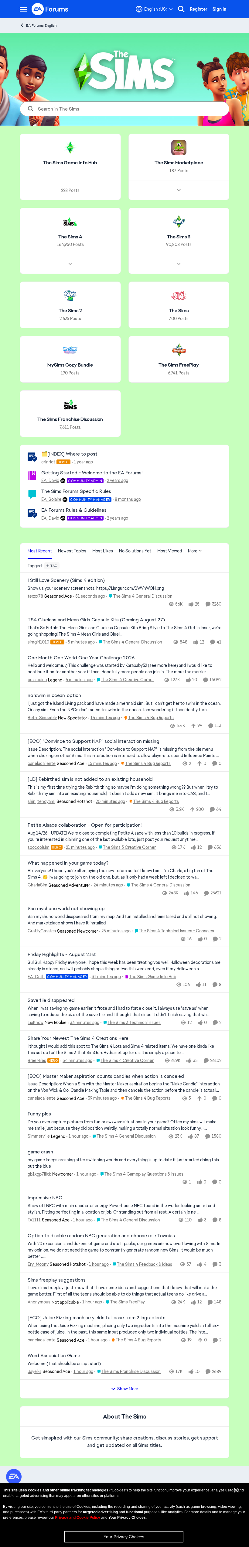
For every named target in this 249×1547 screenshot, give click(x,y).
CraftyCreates (42, 931)
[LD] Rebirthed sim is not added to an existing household (90, 779)
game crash (40, 1152)
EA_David (50, 480)
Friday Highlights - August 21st (62, 954)
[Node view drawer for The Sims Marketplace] (178, 190)
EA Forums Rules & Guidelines (74, 510)
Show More (127, 1389)
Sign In (219, 9)
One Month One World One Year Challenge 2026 (81, 658)
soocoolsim (38, 847)
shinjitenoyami (41, 801)
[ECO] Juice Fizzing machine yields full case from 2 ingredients (96, 1318)
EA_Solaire (51, 499)
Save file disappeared (51, 1000)
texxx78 (35, 596)
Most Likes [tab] (102, 551)
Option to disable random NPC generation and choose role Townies (101, 1236)
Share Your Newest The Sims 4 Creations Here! (78, 1038)
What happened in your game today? (68, 863)
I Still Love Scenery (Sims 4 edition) (66, 580)
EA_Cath (36, 976)
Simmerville (39, 1136)
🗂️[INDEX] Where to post (69, 454)
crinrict (48, 462)
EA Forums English (41, 25)
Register (198, 9)
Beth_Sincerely (42, 717)
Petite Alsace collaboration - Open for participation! (85, 825)
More (192, 551)
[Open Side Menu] (23, 9)
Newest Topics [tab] (72, 551)
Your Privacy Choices (124, 1536)
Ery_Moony (38, 1264)
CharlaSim (37, 885)
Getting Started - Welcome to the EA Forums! (91, 473)
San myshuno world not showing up (66, 909)
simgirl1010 (38, 642)
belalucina (37, 679)
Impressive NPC (45, 1198)
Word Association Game (54, 1356)
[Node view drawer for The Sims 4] (70, 264)
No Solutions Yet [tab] (135, 551)
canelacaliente (42, 763)
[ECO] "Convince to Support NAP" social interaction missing (93, 741)
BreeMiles (37, 1060)
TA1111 (34, 1220)
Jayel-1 (34, 1371)
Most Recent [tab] (40, 551)
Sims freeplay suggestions (57, 1280)
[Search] (181, 9)
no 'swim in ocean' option (54, 695)
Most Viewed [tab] (169, 551)
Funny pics (39, 1114)
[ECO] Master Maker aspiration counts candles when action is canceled (106, 1076)
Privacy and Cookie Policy (77, 1517)
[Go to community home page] (50, 9)
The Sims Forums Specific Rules (76, 491)
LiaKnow (35, 1022)
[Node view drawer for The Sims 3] (178, 264)
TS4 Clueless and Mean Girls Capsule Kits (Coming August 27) (96, 620)
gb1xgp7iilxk (39, 1174)
